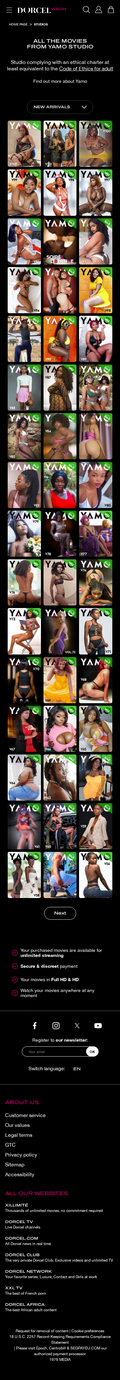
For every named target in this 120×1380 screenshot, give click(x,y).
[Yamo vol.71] (95, 631)
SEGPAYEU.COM (85, 1348)
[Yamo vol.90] (60, 339)
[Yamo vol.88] (24, 387)
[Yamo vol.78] (60, 534)
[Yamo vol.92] (95, 290)
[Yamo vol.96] (24, 241)
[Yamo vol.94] (24, 290)
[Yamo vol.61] (24, 826)
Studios (41, 24)
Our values (17, 1125)
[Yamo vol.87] (60, 387)
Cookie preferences (87, 1331)
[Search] (86, 9)
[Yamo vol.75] (60, 582)
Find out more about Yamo (60, 81)
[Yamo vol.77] (95, 534)
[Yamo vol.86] (95, 387)
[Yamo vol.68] (95, 680)
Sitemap (14, 1164)
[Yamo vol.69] (60, 680)
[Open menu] (8, 6)
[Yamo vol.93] (60, 290)
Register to (60, 1040)
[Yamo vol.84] (60, 436)
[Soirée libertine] (60, 241)
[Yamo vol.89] (95, 339)
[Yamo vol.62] (95, 777)
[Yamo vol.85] (24, 436)
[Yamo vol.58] (24, 875)
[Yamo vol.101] (60, 144)
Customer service (25, 1115)
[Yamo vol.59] (95, 826)
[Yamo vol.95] (95, 241)
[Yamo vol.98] (60, 192)
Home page (18, 24)
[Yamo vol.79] (24, 534)
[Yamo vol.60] (60, 826)
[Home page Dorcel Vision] (41, 9)
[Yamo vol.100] (95, 144)
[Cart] (111, 9)
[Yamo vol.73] (24, 631)
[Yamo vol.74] (95, 582)
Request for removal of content (42, 1331)
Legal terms (18, 1135)
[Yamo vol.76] (24, 582)
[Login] (98, 9)
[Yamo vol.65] (95, 729)
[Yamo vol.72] (60, 631)
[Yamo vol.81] (60, 485)
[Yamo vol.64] (24, 777)
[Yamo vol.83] (95, 436)
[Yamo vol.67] (24, 729)
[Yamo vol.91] (24, 339)
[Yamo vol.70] (24, 680)
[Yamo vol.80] (95, 485)
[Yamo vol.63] (60, 777)
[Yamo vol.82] (24, 485)
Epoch (41, 1348)
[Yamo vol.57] (60, 875)
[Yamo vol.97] (95, 192)
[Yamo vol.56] (95, 875)
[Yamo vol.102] (24, 144)
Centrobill (57, 1348)
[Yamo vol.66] (60, 729)
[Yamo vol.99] (24, 192)
